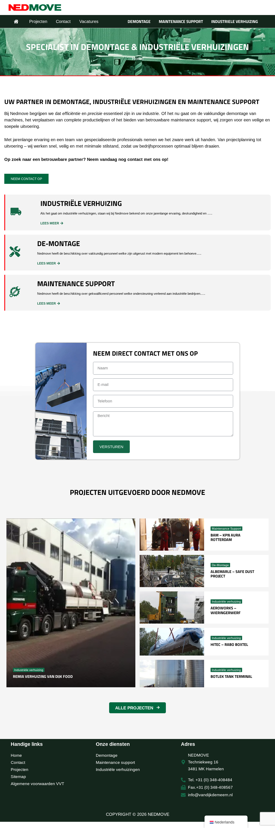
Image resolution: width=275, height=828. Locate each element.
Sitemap (18, 776)
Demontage (107, 755)
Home (16, 755)
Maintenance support (115, 762)
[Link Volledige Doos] (70, 602)
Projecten (19, 769)
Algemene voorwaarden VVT (37, 783)
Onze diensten (113, 744)
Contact (18, 762)
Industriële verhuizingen (118, 769)
